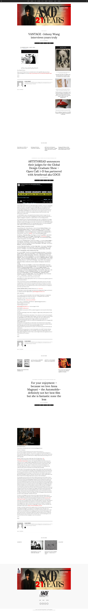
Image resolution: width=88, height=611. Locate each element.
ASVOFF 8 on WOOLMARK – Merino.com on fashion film (50, 360)
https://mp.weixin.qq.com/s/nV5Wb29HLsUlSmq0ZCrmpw (40, 73)
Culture (57, 72)
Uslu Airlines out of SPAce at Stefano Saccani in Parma (22, 147)
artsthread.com (25, 308)
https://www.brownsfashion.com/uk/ (35, 505)
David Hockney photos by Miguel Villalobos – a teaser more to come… (51, 552)
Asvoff (30, 233)
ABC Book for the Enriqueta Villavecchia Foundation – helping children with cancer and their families (51, 149)
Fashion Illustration (59, 89)
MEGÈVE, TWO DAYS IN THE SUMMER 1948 (22, 370)
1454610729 (19, 542)
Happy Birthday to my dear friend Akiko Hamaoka (36, 552)
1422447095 (60, 542)
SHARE (42, 180)
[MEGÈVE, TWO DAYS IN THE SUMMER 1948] (23, 363)
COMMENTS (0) (37, 180)
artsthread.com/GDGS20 (30, 300)
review (20, 461)
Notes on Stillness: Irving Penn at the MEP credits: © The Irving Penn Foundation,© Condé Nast (63, 113)
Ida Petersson (44, 236)
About (44, 600)
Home (40, 600)
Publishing (65, 90)
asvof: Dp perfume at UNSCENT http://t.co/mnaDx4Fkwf (37, 360)
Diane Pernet (46, 40)
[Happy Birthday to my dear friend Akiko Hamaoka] (37, 545)
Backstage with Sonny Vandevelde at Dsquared (35, 147)
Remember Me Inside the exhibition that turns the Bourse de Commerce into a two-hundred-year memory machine (63, 75)
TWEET (46, 180)
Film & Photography (62, 72)
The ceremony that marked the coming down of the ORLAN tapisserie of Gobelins (64, 370)
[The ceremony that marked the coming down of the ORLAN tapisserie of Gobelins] (64, 363)
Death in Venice (22, 499)
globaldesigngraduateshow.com (23, 306)
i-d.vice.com (40, 288)
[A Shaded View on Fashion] (44, 14)
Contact (47, 600)
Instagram (68, 72)
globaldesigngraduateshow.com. (39, 291)
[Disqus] (34, 103)
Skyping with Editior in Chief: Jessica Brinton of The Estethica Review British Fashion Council (64, 148)
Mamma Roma (25, 461)
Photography (61, 90)
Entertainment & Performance (37, 379)
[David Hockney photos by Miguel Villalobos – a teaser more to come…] (51, 545)
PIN (48, 180)
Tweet (69, 90)
